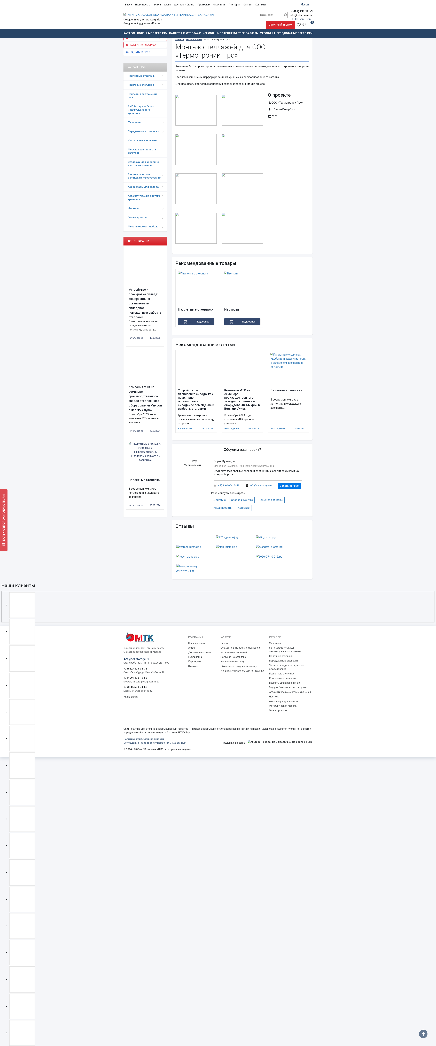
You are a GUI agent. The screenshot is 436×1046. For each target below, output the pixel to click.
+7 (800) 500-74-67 (135, 687)
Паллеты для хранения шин (142, 96)
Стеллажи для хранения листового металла (143, 163)
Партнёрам (234, 4)
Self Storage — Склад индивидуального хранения (141, 110)
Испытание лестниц (232, 661)
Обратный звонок (280, 24)
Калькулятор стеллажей (142, 45)
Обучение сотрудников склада (239, 666)
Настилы (133, 208)
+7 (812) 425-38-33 (135, 668)
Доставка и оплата (199, 652)
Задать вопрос (139, 52)
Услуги (157, 4)
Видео (128, 4)
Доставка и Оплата (184, 4)
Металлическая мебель (143, 226)
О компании (219, 4)
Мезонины (267, 33)
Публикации (204, 4)
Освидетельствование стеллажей (240, 647)
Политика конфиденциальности (143, 739)
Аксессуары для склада (143, 186)
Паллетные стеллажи (185, 33)
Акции (167, 4)
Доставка (219, 500)
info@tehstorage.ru (301, 15)
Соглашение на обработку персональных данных (154, 742)
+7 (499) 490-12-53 (135, 677)
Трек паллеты (248, 33)
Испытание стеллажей (234, 652)
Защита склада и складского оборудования (144, 176)
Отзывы (248, 4)
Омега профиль (137, 217)
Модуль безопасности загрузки (142, 151)
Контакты (260, 4)
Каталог (129, 33)
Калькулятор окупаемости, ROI (3, 518)
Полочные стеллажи (152, 33)
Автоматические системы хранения (144, 197)
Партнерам (194, 661)
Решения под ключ (271, 500)
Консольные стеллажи (220, 33)
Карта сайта (130, 696)
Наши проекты (143, 4)
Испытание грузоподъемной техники (242, 670)
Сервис (225, 643)
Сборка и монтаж (242, 500)
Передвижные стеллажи (294, 33)
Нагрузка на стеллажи (233, 656)
